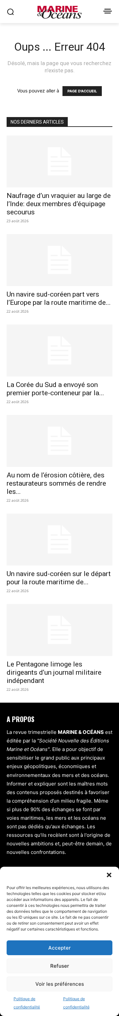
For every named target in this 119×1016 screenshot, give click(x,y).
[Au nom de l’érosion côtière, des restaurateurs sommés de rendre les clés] (59, 441)
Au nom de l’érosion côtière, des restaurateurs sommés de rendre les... (56, 483)
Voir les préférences (59, 984)
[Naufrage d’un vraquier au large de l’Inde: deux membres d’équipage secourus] (59, 161)
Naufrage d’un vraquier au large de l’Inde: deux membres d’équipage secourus (59, 204)
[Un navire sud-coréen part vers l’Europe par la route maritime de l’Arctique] (59, 260)
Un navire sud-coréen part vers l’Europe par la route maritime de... (59, 298)
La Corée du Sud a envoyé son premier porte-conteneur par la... (55, 389)
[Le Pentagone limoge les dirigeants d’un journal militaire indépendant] (59, 630)
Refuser (59, 966)
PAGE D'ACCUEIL (82, 91)
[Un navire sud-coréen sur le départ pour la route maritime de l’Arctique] (59, 540)
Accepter (59, 948)
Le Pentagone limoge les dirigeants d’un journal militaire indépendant (54, 672)
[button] (109, 875)
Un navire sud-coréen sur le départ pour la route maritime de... (59, 578)
